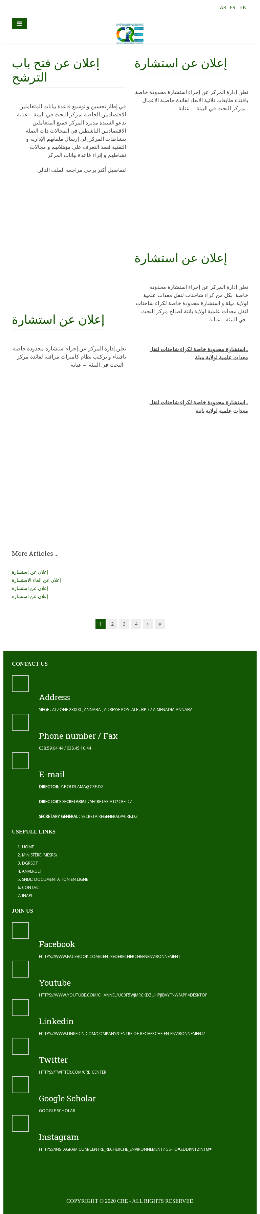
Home (28, 847)
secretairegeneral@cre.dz (109, 816)
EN (243, 7)
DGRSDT (30, 863)
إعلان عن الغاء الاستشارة (36, 580)
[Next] (148, 624)
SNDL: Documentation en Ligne (55, 879)
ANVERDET (32, 871)
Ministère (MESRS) (39, 855)
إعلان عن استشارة (58, 319)
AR (222, 7)
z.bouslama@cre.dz (82, 786)
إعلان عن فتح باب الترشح (56, 69)
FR (233, 7)
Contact (31, 887)
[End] (160, 624)
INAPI (27, 895)
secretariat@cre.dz (111, 801)
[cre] (130, 33)
